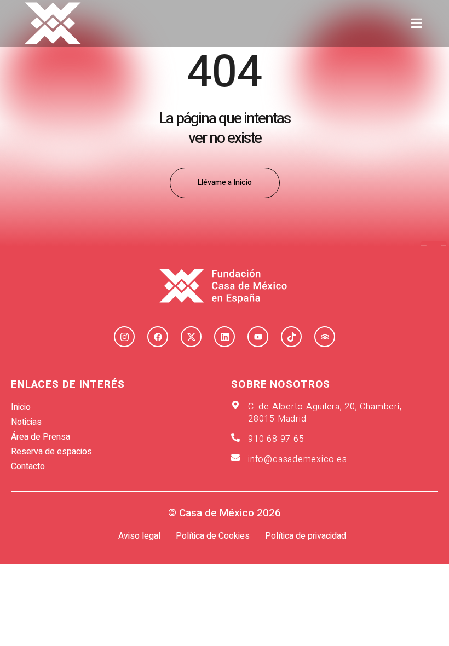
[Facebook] (157, 336)
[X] (191, 336)
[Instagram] (124, 336)
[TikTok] (291, 336)
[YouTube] (257, 336)
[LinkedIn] (224, 336)
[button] (417, 23)
